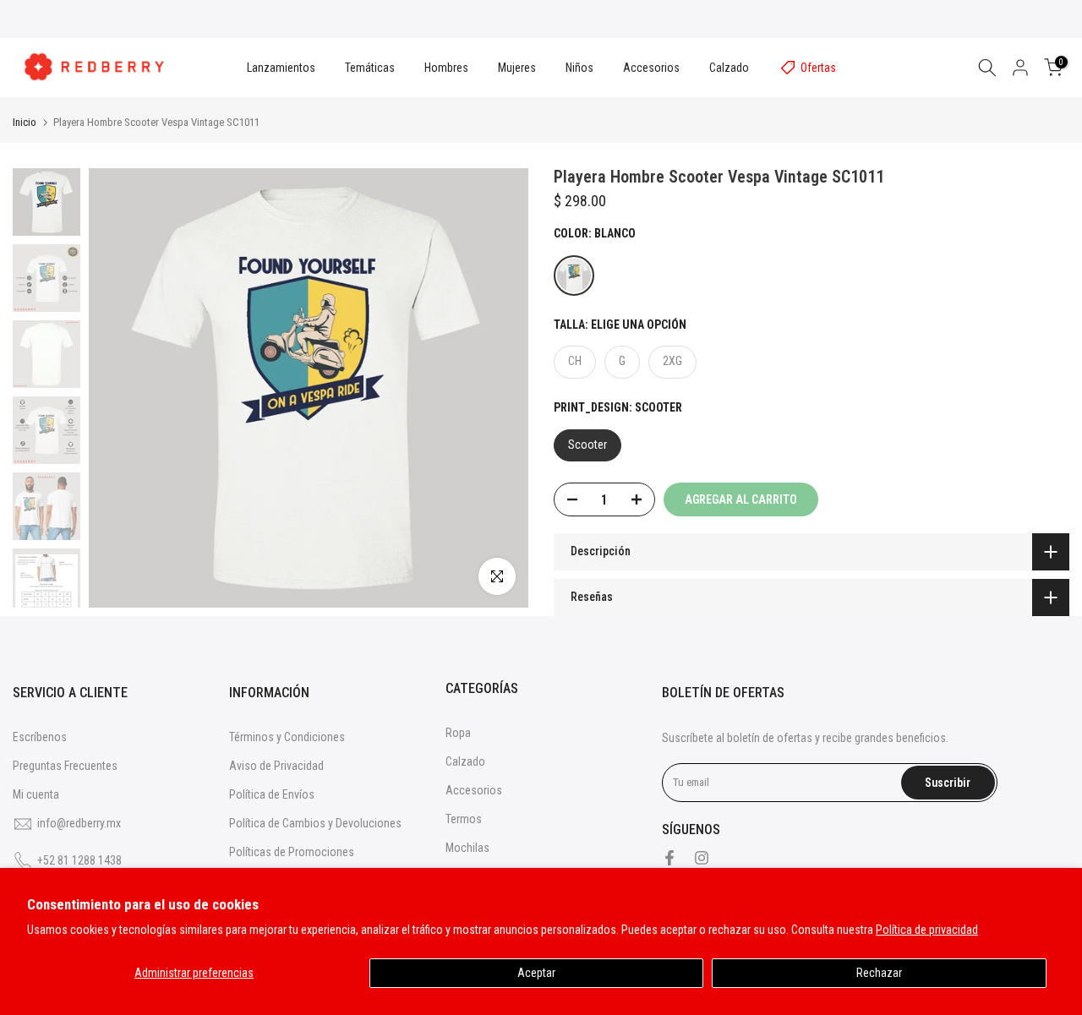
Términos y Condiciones (287, 737)
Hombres (446, 67)
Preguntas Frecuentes (65, 765)
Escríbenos (40, 737)
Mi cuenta (36, 794)
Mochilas (467, 847)
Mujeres (517, 67)
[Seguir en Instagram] (701, 858)
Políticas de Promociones (291, 852)
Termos (463, 819)
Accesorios (651, 67)
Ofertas (818, 67)
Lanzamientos (281, 67)
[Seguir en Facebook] (669, 858)
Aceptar (536, 973)
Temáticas (370, 67)
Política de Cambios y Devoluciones (315, 823)
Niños (579, 67)
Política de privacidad (927, 929)
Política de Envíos (271, 794)
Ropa (458, 732)
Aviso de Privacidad (276, 765)
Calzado (729, 67)
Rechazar (879, 973)
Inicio (24, 122)
